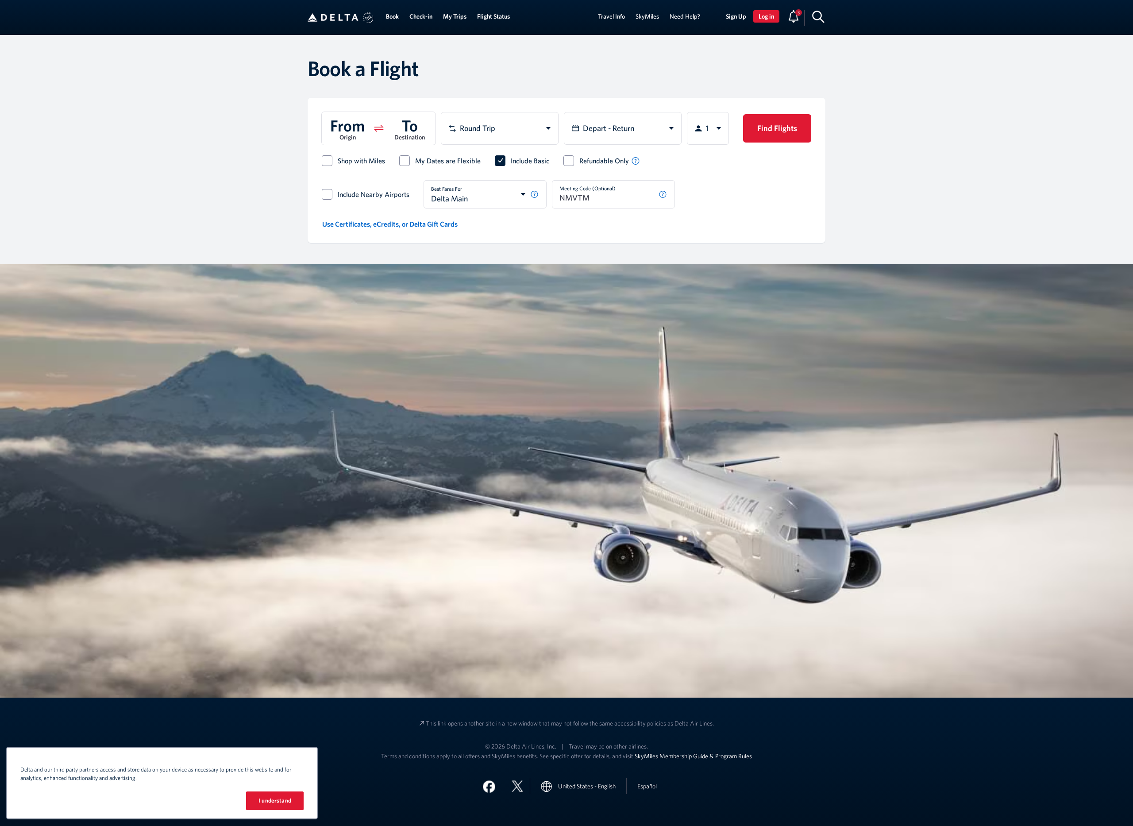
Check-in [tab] (420, 16)
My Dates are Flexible (448, 161)
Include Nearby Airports (373, 194)
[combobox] (500, 128)
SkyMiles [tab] (647, 16)
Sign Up (736, 16)
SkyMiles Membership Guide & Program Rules (693, 756)
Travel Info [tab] (611, 16)
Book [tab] (392, 16)
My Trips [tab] (454, 16)
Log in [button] (766, 16)
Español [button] (647, 786)
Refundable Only (604, 161)
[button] (368, 17)
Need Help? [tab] (685, 16)
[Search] (818, 16)
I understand (274, 800)
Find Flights (777, 128)
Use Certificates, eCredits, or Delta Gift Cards (390, 224)
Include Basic (530, 161)
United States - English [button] (587, 786)
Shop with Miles (361, 161)
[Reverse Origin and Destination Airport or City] (379, 128)
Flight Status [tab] (493, 16)
